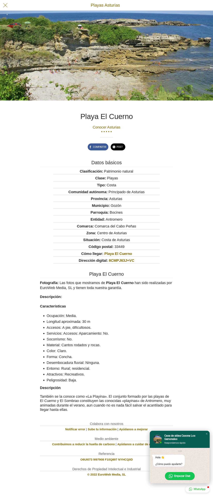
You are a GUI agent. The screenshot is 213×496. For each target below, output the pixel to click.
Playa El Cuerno (118, 254)
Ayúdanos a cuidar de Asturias (139, 444)
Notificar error (75, 429)
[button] (206, 433)
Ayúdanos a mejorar (133, 429)
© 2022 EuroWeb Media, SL (106, 474)
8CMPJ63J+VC (121, 260)
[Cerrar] (5, 5)
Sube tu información (102, 429)
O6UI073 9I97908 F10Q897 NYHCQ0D (106, 459)
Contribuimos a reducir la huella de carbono (83, 444)
